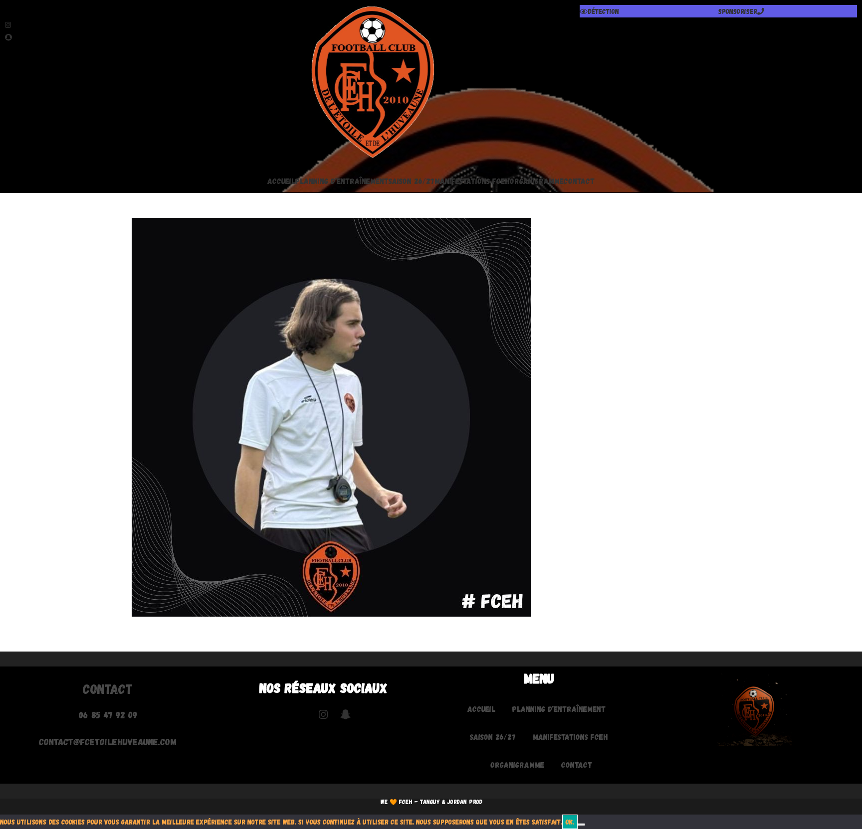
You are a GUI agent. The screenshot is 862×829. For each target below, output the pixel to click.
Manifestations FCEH (472, 180)
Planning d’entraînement (342, 180)
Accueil (281, 180)
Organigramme (537, 180)
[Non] (581, 825)
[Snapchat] (143, 36)
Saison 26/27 (411, 180)
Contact (579, 180)
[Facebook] (143, 11)
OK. (570, 822)
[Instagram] (143, 23)
